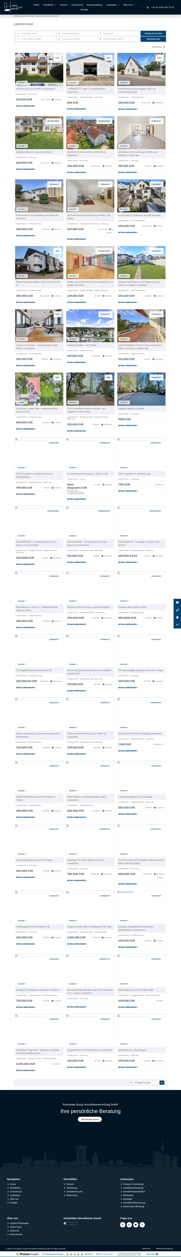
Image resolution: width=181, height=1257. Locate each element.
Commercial (77, 5)
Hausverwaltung (94, 5)
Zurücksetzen (153, 39)
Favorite (21, 83)
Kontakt (84, 9)
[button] (177, 624)
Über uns (12, 1218)
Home (36, 5)
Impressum (146, 1249)
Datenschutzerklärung (164, 1249)
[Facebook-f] (122, 1224)
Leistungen (111, 5)
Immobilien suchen (153, 33)
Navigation (13, 1179)
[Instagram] (142, 1224)
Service (63, 5)
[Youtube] (135, 1224)
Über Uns (127, 5)
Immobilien (48, 5)
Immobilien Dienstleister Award (82, 1218)
